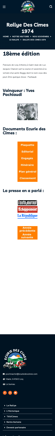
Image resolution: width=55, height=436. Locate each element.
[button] (50, 6)
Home (6, 36)
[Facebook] (5, 393)
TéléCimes (12, 416)
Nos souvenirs (41, 36)
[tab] (27, 405)
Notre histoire (14, 422)
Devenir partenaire (16, 427)
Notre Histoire (20, 36)
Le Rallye (14, 40)
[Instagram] (10, 393)
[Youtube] (15, 393)
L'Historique (13, 411)
